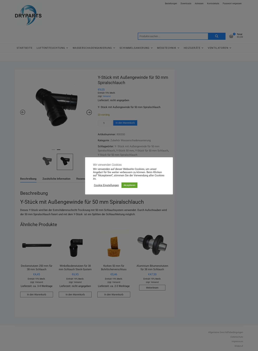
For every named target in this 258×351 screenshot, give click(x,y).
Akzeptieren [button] (129, 185)
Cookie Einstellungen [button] (106, 185)
